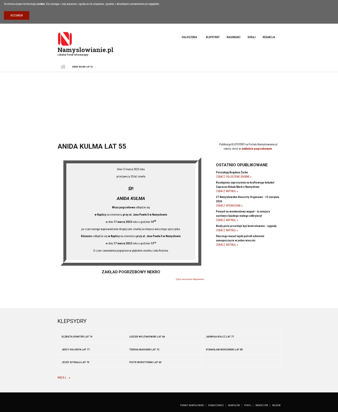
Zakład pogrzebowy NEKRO (131, 272)
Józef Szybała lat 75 (75, 362)
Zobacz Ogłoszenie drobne (233, 176)
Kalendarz (234, 37)
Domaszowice (216, 405)
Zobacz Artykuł (226, 191)
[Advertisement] (169, 101)
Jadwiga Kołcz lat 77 (220, 336)
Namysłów (234, 405)
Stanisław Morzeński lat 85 (224, 349)
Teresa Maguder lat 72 (144, 349)
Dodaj (252, 37)
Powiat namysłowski (192, 405)
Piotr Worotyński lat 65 (145, 362)
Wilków (276, 405)
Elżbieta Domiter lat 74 (77, 336)
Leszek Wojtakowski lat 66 (147, 336)
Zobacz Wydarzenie (228, 205)
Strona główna (63, 67)
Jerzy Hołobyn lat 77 (76, 349)
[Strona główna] (65, 38)
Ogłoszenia (189, 37)
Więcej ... (63, 377)
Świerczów (261, 405)
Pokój (247, 405)
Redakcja (269, 37)
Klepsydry (213, 37)
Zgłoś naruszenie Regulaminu (190, 279)
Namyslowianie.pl (85, 49)
